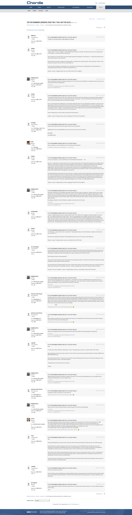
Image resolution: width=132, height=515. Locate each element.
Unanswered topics (101, 18)
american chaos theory (36, 293)
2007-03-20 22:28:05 (100, 467)
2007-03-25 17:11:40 (100, 484)
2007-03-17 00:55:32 (100, 212)
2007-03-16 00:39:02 (100, 124)
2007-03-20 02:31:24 (100, 374)
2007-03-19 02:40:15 (100, 314)
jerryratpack (34, 482)
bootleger (33, 122)
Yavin (32, 435)
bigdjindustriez (34, 77)
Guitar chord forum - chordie (33, 25)
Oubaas (33, 48)
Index (29, 10)
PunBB (59, 504)
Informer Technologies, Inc (73, 504)
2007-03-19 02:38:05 (100, 295)
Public (61, 7)
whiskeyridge (34, 211)
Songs (39, 7)
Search (34, 10)
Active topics (92, 18)
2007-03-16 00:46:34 (100, 143)
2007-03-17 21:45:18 (100, 248)
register (36, 30)
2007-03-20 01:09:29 (100, 344)
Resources (90, 7)
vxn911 (33, 418)
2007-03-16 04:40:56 (100, 157)
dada (32, 141)
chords (103, 512)
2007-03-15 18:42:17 (100, 37)
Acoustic (42, 25)
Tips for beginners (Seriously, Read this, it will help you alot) (49, 22)
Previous (99, 27)
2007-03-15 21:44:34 (100, 79)
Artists (49, 7)
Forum (100, 7)
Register (41, 10)
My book (76, 7)
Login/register (101, 3)
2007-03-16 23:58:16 (100, 190)
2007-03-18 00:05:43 (100, 277)
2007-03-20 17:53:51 (100, 405)
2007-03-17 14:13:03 (100, 229)
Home (30, 7)
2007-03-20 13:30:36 (100, 390)
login (32, 30)
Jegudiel (33, 343)
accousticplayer (35, 246)
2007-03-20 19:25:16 (100, 437)
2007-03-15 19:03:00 (100, 49)
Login (46, 10)
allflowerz (33, 35)
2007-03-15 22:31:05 (100, 95)
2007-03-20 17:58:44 (100, 420)
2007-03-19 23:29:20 (100, 329)
